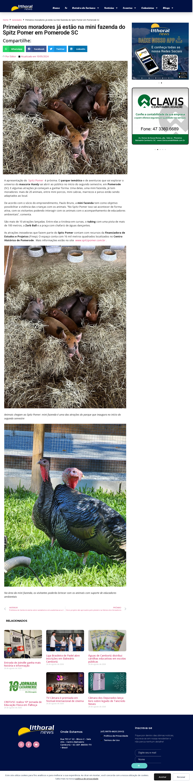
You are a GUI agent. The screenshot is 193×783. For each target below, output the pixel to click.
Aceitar (162, 777)
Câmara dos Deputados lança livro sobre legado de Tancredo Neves (106, 701)
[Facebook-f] (29, 744)
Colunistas (147, 7)
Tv (66, 7)
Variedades (17, 20)
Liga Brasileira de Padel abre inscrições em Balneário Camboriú (63, 658)
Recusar (181, 777)
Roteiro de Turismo (83, 7)
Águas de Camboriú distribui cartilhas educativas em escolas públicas (107, 658)
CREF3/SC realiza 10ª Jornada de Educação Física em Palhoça (23, 703)
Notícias (109, 7)
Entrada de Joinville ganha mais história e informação (22, 664)
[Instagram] (21, 744)
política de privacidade (86, 778)
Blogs (166, 7)
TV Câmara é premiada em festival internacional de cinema (65, 699)
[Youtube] (36, 744)
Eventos (127, 7)
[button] (13, 49)
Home (56, 7)
